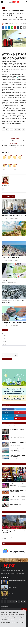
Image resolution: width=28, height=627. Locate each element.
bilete (7, 129)
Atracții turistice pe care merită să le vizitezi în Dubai (17, 484)
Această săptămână (6, 425)
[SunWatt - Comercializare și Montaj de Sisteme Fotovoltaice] (14, 385)
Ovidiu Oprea (12, 445)
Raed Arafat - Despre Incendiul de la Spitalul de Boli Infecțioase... (17, 504)
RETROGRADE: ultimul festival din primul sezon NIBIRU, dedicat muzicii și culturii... (14, 146)
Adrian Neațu (4, 238)
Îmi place (4, 160)
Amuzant (20, 160)
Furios (4, 169)
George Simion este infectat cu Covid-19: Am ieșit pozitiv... (17, 592)
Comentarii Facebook (13, 329)
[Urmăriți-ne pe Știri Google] (14, 551)
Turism (3, 7)
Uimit (15, 169)
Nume (3, 333)
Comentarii (4, 329)
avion (11, 129)
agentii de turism (18, 129)
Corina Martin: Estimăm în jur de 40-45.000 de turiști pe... (14, 216)
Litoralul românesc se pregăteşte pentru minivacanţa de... (11, 258)
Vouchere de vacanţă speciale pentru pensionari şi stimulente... (14, 279)
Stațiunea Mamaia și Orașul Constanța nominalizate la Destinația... (14, 323)
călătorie (18, 77)
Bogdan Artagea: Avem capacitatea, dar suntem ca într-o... (18, 443)
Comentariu (4, 344)
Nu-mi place (10, 160)
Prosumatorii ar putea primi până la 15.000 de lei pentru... (17, 456)
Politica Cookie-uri (19, 624)
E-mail (3, 338)
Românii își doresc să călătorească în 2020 (12, 237)
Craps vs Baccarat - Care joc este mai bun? (17, 497)
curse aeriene (4, 132)
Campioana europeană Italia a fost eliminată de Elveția (14, 140)
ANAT (24, 129)
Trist (9, 169)
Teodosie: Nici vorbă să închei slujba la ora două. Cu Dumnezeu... (17, 587)
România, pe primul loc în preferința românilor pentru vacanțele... (13, 301)
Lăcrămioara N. (7, 23)
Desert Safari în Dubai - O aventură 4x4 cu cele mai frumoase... (18, 491)
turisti (3, 129)
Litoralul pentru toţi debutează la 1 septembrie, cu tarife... (17, 449)
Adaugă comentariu (7, 359)
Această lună (13, 425)
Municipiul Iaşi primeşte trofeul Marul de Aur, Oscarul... (13, 531)
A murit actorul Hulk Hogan (15, 435)
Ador (15, 160)
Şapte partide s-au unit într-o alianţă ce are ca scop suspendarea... (17, 581)
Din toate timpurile (22, 425)
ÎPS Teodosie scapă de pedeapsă (17, 429)
